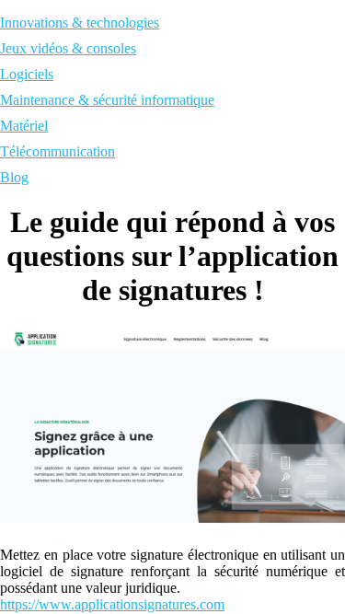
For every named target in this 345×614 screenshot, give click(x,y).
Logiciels (26, 74)
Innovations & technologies (79, 22)
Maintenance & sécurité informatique (107, 100)
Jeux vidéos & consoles (68, 48)
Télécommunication (57, 151)
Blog (14, 177)
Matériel (24, 125)
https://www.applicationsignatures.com (112, 604)
